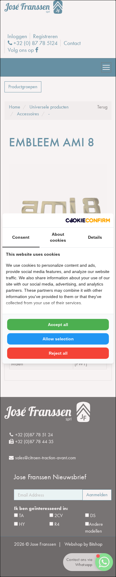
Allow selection (58, 338)
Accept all (58, 324)
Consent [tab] (20, 237)
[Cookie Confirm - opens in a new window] (87, 220)
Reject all (58, 353)
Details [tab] (95, 237)
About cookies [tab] (58, 237)
